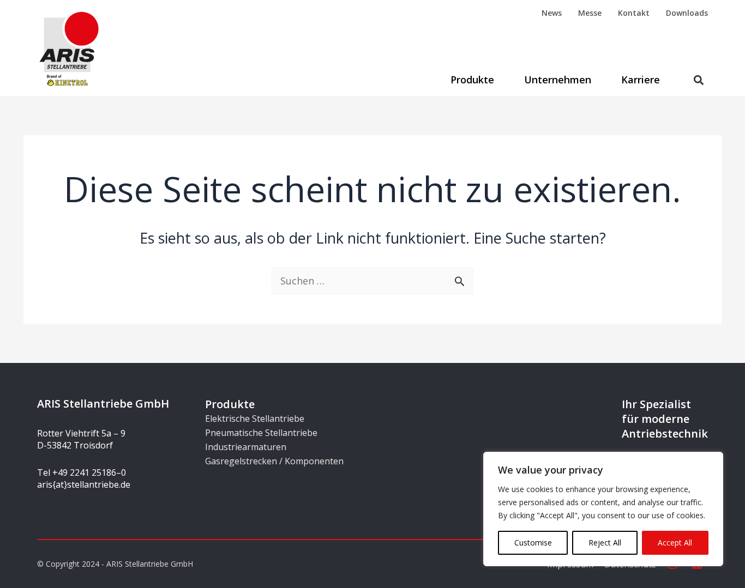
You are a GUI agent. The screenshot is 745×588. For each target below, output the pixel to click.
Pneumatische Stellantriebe (261, 433)
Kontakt (634, 13)
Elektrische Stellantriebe (254, 419)
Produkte (472, 79)
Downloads (687, 13)
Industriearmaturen (245, 447)
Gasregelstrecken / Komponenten (274, 461)
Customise (533, 542)
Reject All (604, 542)
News (552, 13)
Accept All (675, 542)
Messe (590, 13)
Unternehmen (557, 79)
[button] (699, 80)
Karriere (640, 79)
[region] (603, 509)
